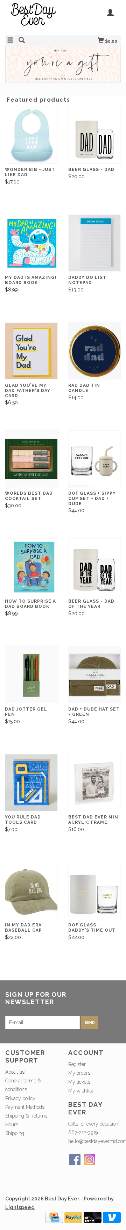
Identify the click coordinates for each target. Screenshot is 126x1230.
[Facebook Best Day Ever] (74, 1159)
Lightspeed (20, 1207)
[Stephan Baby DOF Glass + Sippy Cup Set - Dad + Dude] (95, 459)
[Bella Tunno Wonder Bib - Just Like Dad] (31, 135)
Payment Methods (24, 1107)
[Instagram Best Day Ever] (89, 1159)
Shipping (14, 1133)
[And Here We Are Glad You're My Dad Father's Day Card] (31, 351)
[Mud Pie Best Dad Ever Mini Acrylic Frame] (95, 782)
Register (77, 1064)
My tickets (79, 1082)
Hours (11, 1124)
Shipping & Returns (26, 1116)
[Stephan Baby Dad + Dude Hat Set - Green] (95, 675)
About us (14, 1072)
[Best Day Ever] (34, 16)
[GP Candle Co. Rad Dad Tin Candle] (95, 351)
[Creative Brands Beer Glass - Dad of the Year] (95, 567)
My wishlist (80, 1091)
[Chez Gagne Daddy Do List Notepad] (95, 243)
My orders (79, 1073)
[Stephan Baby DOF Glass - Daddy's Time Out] (95, 890)
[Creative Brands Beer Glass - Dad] (95, 135)
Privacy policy (20, 1098)
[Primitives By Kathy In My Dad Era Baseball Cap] (31, 890)
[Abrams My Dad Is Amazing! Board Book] (31, 243)
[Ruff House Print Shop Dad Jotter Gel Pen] (31, 675)
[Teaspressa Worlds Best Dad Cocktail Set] (31, 459)
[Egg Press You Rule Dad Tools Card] (31, 782)
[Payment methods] (54, 1217)
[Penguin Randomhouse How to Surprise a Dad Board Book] (31, 567)
